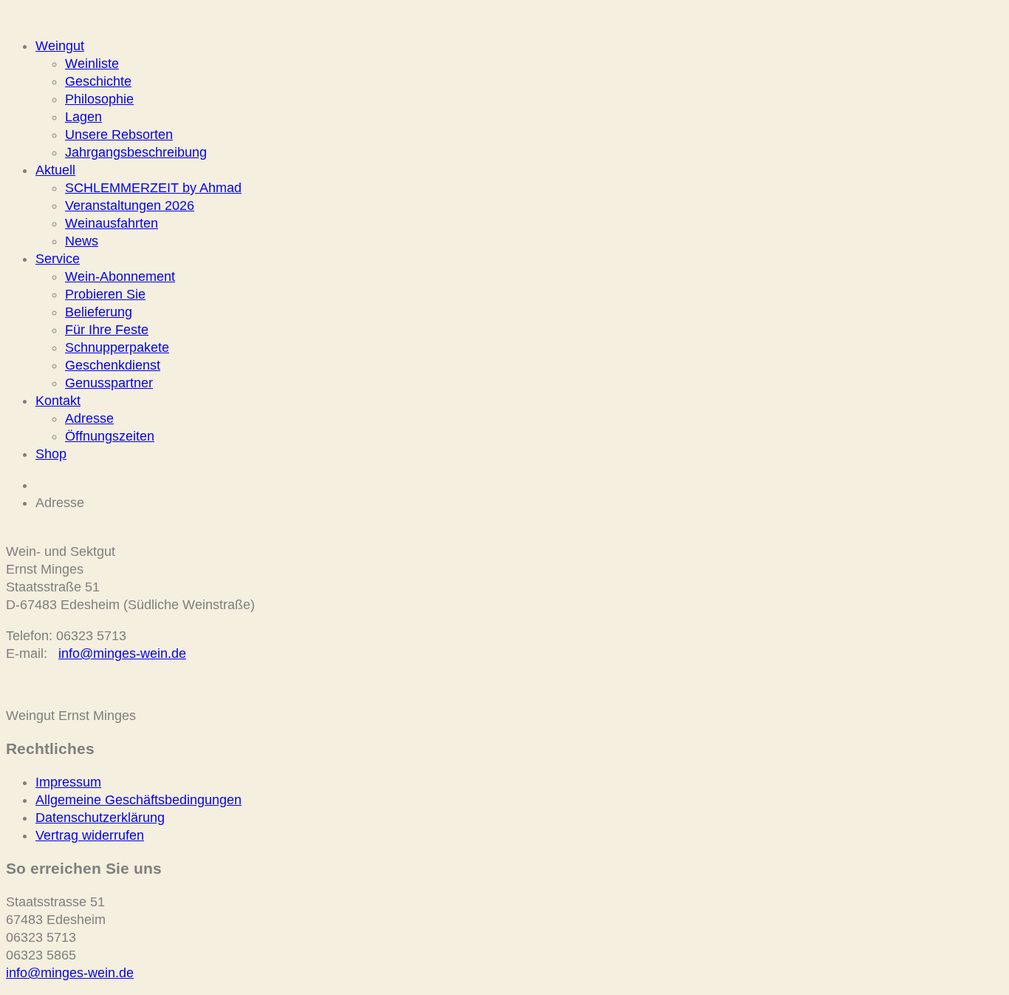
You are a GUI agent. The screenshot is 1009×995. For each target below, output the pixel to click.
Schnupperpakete (117, 347)
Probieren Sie (105, 294)
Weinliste (92, 63)
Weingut (59, 45)
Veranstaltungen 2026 (129, 205)
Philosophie (99, 99)
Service (57, 258)
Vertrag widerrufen (89, 835)
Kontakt (58, 400)
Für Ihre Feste (106, 329)
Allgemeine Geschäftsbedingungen (138, 799)
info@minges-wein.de (122, 653)
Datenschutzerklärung (100, 817)
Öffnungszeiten (109, 436)
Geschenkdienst (112, 365)
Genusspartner (109, 383)
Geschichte (98, 81)
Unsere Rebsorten (119, 134)
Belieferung (98, 312)
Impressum (68, 782)
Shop (50, 453)
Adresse (89, 418)
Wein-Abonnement (120, 276)
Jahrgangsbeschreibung (136, 152)
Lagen (83, 116)
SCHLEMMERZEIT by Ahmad (153, 187)
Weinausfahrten (111, 223)
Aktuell (55, 170)
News (81, 241)
